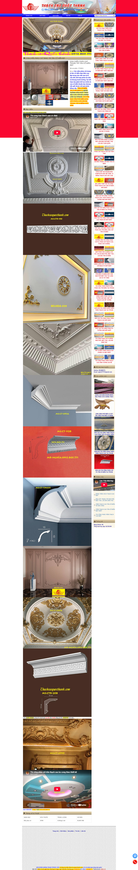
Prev (25, 77)
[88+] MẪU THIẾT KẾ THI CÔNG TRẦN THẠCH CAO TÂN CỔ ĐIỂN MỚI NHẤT (104, 185)
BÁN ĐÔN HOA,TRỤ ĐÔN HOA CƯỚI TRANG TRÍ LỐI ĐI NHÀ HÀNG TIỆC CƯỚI (104, 453)
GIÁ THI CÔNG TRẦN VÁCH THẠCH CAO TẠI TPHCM (104, 29)
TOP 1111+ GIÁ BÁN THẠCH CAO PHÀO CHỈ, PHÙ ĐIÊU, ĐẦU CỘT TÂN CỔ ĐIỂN (104, 229)
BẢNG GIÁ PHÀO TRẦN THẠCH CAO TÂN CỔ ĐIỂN (104, 49)
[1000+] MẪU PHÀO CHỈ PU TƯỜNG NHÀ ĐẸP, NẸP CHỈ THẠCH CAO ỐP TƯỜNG (104, 298)
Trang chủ (29, 15)
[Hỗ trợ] (135, 862)
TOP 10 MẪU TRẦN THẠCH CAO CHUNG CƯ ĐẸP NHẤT (104, 351)
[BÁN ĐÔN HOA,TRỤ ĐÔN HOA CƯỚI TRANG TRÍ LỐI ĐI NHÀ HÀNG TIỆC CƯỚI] (104, 443)
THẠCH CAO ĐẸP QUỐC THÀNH (104, 470)
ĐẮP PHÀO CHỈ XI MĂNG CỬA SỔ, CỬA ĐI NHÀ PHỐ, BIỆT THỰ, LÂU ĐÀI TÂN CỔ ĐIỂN (104, 253)
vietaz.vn (103, 869)
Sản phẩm (56, 15)
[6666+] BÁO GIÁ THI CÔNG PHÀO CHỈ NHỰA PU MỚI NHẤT (104, 265)
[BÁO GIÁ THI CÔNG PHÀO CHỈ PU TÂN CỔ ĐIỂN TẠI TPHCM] (104, 405)
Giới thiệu (42, 15)
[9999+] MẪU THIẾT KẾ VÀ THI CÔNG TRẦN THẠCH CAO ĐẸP (104, 59)
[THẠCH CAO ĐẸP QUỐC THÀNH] (104, 461)
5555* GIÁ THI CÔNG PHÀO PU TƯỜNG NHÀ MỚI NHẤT (104, 329)
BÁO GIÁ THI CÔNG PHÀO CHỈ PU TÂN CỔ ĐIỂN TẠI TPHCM (104, 208)
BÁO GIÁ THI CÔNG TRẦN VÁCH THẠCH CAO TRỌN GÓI (104, 110)
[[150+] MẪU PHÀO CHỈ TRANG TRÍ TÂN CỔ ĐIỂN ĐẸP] (45, 77)
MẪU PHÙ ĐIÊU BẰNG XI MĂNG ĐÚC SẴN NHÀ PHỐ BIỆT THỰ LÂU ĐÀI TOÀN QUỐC (104, 141)
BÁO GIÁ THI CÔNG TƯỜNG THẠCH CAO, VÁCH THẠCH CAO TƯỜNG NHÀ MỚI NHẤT (104, 197)
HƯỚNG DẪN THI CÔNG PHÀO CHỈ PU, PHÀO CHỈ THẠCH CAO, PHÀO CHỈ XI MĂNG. (104, 241)
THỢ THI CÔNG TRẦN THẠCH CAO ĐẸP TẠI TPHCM (104, 39)
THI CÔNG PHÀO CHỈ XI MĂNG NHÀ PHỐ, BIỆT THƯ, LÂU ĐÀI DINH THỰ (104, 340)
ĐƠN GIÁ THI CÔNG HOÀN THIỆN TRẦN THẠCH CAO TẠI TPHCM (104, 309)
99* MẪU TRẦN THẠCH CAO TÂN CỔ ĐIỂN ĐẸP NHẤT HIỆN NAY (104, 69)
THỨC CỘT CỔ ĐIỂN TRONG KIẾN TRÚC (104, 120)
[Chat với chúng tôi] (135, 856)
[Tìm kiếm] (114, 16)
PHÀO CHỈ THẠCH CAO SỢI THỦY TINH (104, 152)
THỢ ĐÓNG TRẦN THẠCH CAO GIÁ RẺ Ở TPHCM (104, 130)
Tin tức (68, 15)
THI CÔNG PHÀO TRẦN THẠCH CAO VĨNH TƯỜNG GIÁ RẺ (104, 361)
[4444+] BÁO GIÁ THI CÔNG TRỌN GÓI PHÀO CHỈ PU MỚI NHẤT (104, 100)
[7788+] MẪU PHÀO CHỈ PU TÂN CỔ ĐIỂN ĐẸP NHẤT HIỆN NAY (104, 79)
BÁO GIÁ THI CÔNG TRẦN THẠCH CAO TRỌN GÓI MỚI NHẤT (104, 218)
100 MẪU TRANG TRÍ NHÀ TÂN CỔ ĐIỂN (104, 162)
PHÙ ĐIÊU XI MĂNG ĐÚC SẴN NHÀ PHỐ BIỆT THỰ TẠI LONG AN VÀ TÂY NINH (104, 276)
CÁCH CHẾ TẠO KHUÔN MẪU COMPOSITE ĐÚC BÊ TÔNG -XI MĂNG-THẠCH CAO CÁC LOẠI (104, 173)
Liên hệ (80, 15)
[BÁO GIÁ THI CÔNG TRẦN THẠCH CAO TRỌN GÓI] (104, 424)
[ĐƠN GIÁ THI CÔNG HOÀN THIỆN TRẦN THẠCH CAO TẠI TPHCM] (104, 386)
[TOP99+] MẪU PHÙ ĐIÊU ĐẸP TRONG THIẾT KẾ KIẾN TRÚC (104, 90)
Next (65, 77)
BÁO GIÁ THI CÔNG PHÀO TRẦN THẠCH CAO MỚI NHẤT (104, 319)
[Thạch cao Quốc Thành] (30, 7)
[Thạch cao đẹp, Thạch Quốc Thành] (57, 37)
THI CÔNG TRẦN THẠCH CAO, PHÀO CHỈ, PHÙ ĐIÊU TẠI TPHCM (104, 287)
